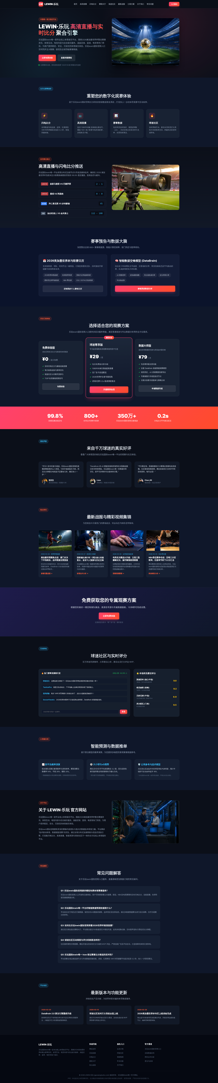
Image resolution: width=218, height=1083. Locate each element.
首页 (75, 4)
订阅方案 (131, 4)
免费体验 (60, 386)
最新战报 (121, 4)
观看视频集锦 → (118, 573)
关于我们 (140, 4)
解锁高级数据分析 (145, 288)
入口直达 (174, 4)
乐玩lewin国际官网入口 (153, 1049)
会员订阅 (120, 1049)
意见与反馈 (149, 1061)
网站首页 (92, 1049)
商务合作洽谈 (149, 1057)
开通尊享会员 (109, 389)
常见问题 (150, 4)
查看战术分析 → (82, 573)
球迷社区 (112, 4)
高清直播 (83, 4)
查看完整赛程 (66, 58)
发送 (123, 712)
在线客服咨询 (149, 1053)
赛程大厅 (102, 4)
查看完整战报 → (46, 573)
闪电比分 (92, 4)
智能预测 (120, 1057)
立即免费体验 (47, 58)
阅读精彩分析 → (154, 573)
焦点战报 (92, 1065)
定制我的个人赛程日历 (73, 289)
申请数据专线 (157, 388)
